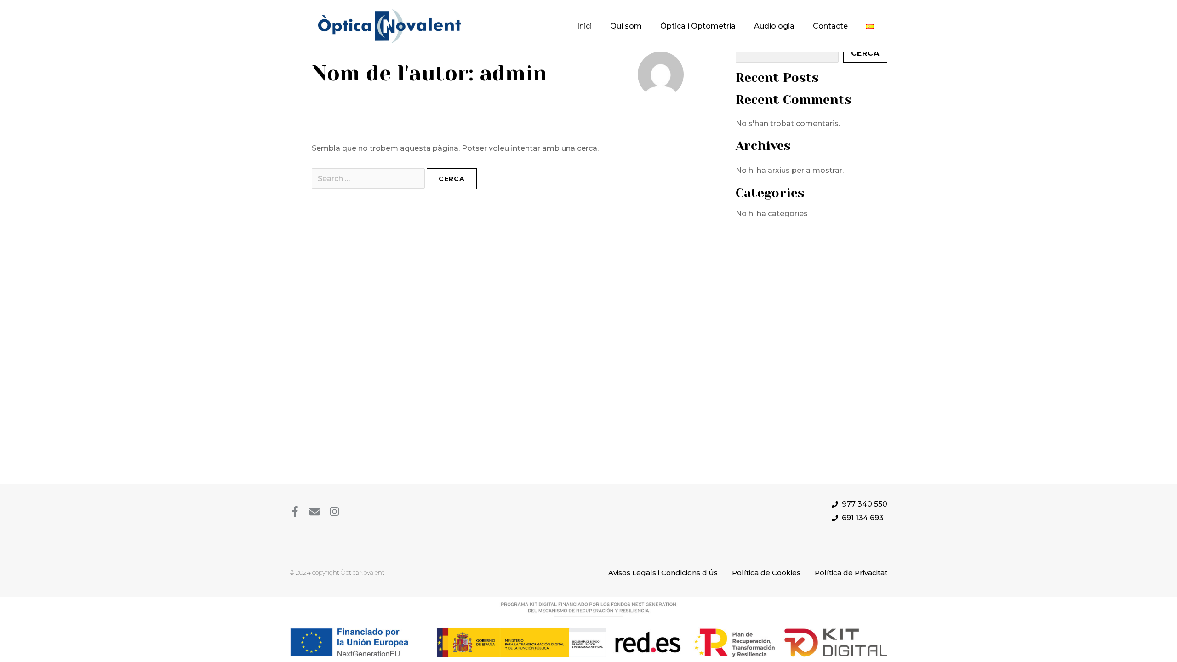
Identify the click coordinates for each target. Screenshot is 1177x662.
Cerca (865, 53)
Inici (584, 26)
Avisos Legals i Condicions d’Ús (663, 572)
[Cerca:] (369, 178)
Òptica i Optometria (698, 26)
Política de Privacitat (851, 572)
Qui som (626, 26)
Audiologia (774, 26)
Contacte (830, 26)
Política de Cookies (766, 572)
